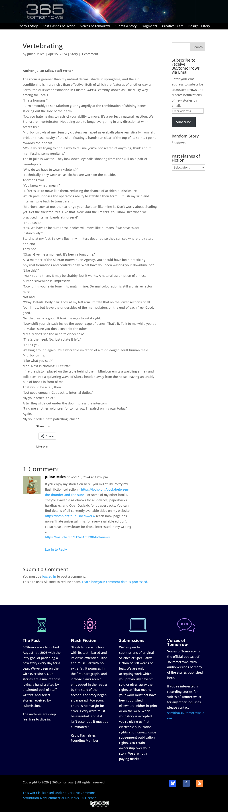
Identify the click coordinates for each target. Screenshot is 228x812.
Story (74, 54)
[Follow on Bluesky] (172, 783)
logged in (49, 576)
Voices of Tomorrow (95, 26)
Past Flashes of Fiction (59, 26)
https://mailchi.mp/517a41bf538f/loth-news (77, 537)
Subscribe (183, 122)
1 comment (89, 54)
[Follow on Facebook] (186, 783)
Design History (199, 26)
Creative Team (172, 26)
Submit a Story (125, 26)
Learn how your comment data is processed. (115, 582)
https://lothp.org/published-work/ (70, 516)
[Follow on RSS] (199, 783)
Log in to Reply (56, 549)
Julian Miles (36, 54)
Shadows (178, 142)
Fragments (149, 26)
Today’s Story (28, 26)
